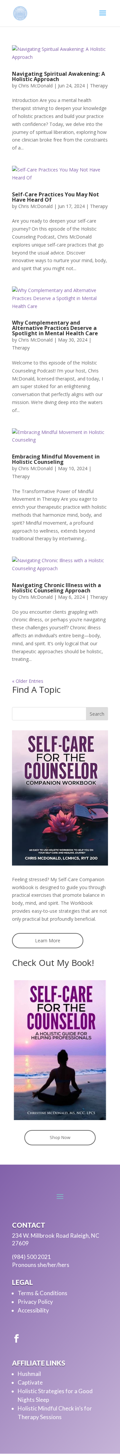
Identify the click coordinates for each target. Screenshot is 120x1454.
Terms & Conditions (42, 1293)
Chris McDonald (35, 85)
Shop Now (60, 1137)
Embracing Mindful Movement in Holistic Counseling (56, 459)
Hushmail (29, 1373)
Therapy (99, 85)
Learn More (47, 940)
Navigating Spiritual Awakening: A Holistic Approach (58, 76)
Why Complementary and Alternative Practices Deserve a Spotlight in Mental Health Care (55, 328)
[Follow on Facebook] (16, 1338)
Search (97, 714)
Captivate (30, 1382)
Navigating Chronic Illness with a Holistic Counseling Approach (56, 587)
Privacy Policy (35, 1301)
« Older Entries (27, 681)
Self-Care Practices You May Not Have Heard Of (55, 197)
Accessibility (33, 1310)
